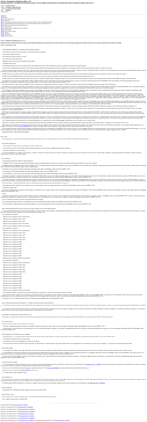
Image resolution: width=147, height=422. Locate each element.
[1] (24, 40)
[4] (145, 180)
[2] (96, 163)
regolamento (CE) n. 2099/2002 (93, 364)
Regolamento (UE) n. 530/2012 (20, 405)
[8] (11, 377)
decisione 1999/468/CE (24, 126)
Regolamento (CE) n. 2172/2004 (26, 409)
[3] (36, 166)
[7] (50, 365)
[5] (99, 197)
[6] (30, 314)
